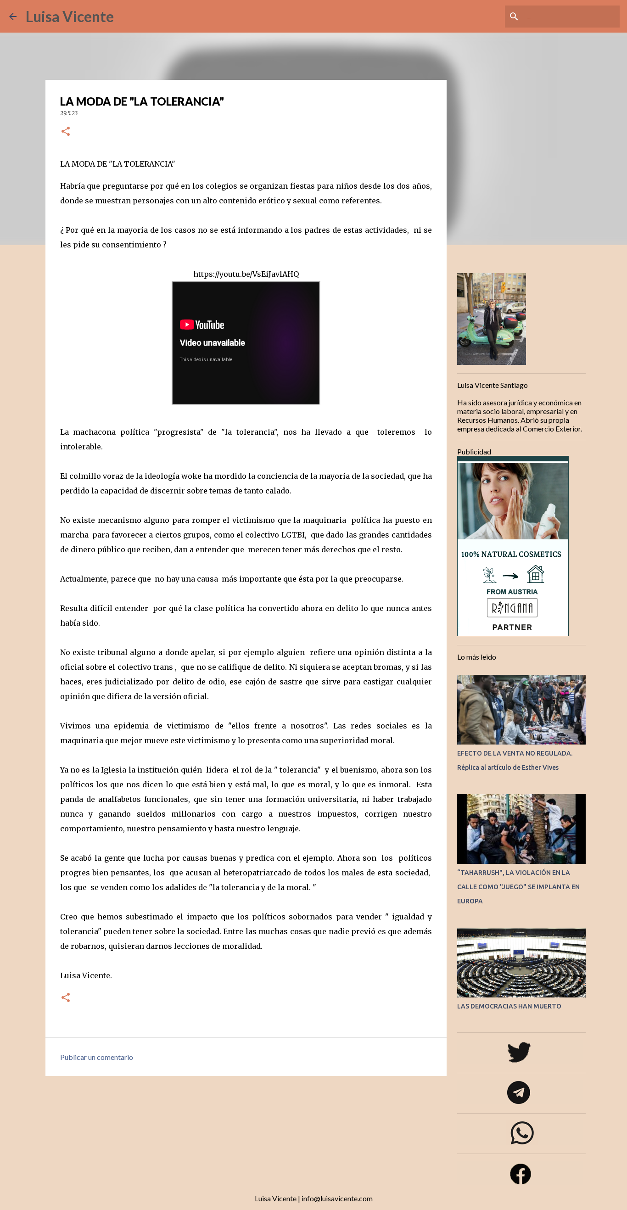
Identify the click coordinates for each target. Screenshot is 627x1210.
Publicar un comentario (96, 1057)
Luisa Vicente (70, 16)
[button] (65, 132)
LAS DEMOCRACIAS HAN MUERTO (509, 1006)
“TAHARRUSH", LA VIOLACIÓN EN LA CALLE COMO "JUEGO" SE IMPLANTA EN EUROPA (518, 887)
